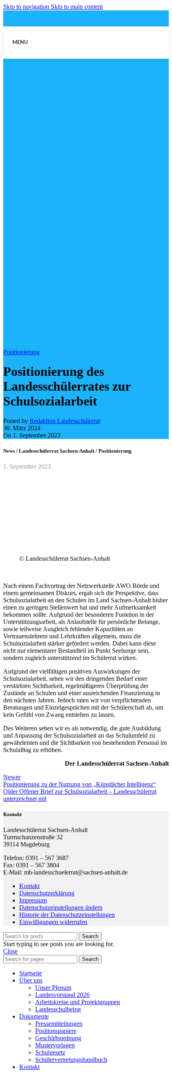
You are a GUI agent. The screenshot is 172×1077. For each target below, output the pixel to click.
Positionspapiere (55, 1030)
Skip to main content (77, 6)
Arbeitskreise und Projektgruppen (77, 1002)
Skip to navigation (27, 6)
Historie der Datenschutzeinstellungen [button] (67, 914)
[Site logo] (86, 60)
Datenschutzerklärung (46, 893)
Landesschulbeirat (58, 1009)
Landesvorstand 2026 (62, 994)
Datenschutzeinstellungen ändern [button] (60, 907)
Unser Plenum (53, 987)
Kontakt (29, 885)
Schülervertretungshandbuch (71, 1059)
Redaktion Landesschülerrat (65, 420)
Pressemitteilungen (58, 1023)
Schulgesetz (50, 1052)
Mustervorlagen (55, 1045)
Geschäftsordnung (58, 1038)
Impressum (33, 900)
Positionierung (21, 352)
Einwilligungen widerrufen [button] (53, 922)
